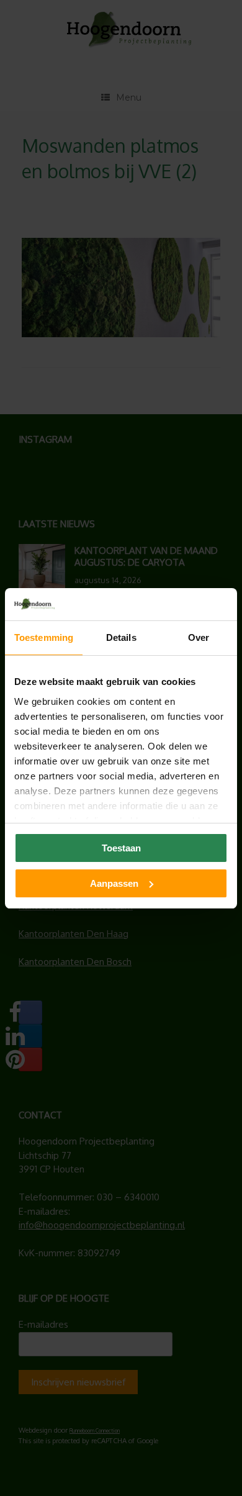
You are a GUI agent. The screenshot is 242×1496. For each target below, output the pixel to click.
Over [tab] (198, 637)
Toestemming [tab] (43, 637)
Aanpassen (114, 883)
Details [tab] (121, 637)
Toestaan (121, 848)
